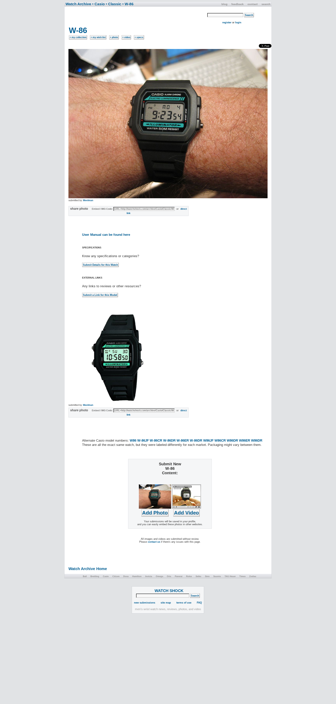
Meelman (88, 200)
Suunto (217, 576)
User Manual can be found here (106, 235)
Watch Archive (78, 4)
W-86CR (156, 440)
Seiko (198, 576)
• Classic (113, 4)
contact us (154, 541)
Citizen (116, 576)
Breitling (94, 576)
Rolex (189, 576)
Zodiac (252, 576)
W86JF (208, 440)
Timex (242, 576)
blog (224, 4)
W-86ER (183, 440)
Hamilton (137, 576)
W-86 (78, 30)
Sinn (207, 576)
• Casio (98, 4)
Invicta (148, 576)
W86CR (220, 440)
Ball (85, 576)
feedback (237, 4)
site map (166, 602)
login (238, 22)
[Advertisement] (136, 16)
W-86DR (169, 440)
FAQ (199, 602)
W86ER (244, 440)
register (226, 22)
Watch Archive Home (87, 569)
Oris (169, 576)
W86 (133, 440)
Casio (106, 576)
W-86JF (143, 440)
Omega (159, 576)
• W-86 (128, 4)
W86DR (232, 440)
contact (253, 4)
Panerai (178, 576)
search (266, 4)
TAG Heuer (230, 576)
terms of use (183, 602)
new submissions (144, 602)
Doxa (126, 576)
